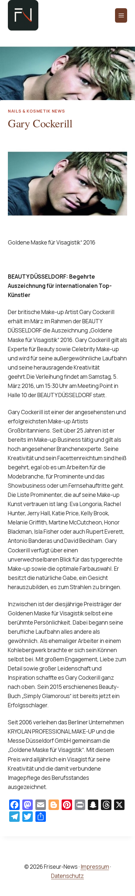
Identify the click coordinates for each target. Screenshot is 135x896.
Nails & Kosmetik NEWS (36, 111)
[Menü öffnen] (121, 15)
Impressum (95, 866)
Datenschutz (67, 876)
